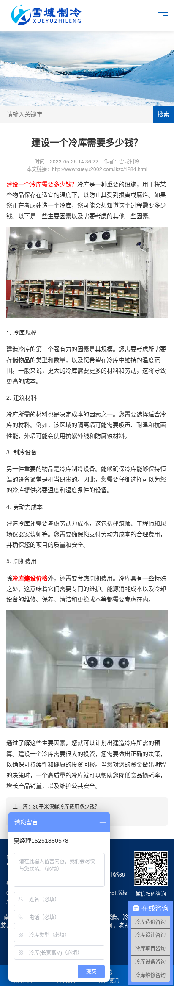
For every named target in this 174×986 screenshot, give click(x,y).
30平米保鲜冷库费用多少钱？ (66, 806)
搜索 (163, 114)
